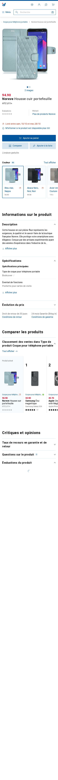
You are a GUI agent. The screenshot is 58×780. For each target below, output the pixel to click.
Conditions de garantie (42, 317)
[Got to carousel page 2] (29, 87)
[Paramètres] (32, 4)
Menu (8, 12)
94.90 (6, 95)
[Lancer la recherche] (16, 12)
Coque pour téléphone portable (15, 22)
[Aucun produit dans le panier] (53, 4)
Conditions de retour (12, 317)
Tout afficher (50, 162)
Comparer (17, 145)
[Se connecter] (39, 4)
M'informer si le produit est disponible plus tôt (27, 128)
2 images (29, 90)
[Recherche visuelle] (52, 12)
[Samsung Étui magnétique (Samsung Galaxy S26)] (34, 384)
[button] (29, 124)
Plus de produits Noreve (43, 112)
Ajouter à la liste (44, 145)
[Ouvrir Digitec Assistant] (46, 4)
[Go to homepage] (4, 4)
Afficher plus (11, 248)
